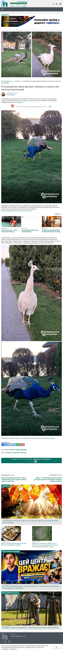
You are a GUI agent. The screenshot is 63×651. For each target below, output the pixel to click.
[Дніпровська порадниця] (5, 637)
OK (57, 647)
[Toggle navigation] (2, 9)
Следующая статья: (48, 478)
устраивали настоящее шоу (30, 100)
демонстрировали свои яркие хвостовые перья (16, 211)
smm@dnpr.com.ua (19, 636)
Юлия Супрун (11, 95)
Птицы (8, 452)
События (17, 81)
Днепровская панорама (15, 102)
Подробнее (12, 649)
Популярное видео (11, 551)
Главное (6, 486)
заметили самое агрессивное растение (42, 438)
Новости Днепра (6, 81)
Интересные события (18, 452)
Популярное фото (10, 593)
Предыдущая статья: (14, 478)
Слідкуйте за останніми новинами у (31, 460)
